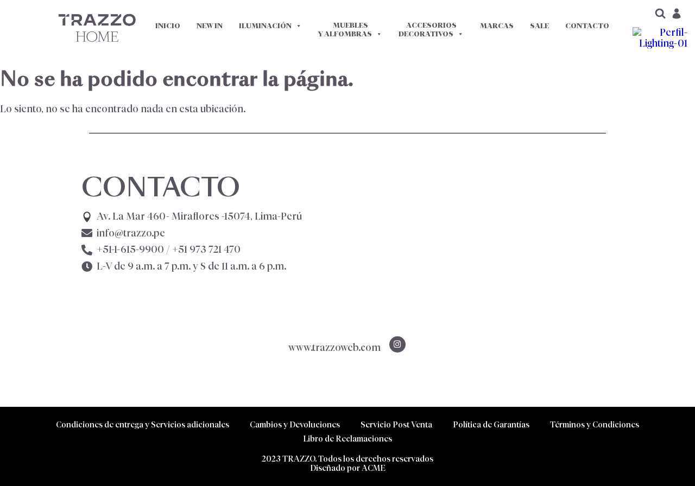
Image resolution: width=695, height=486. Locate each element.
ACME (374, 467)
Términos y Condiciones (594, 424)
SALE (539, 26)
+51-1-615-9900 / (169, 249)
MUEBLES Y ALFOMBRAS (345, 29)
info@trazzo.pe (131, 233)
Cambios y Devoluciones (295, 424)
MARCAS (497, 26)
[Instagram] (397, 344)
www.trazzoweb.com (334, 347)
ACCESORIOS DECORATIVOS (428, 29)
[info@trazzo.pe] (86, 233)
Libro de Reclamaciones (347, 438)
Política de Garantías (491, 424)
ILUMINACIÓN (265, 26)
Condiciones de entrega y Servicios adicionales (142, 424)
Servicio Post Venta (396, 424)
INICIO (167, 26)
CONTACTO (587, 26)
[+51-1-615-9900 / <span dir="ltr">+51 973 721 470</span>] (86, 250)
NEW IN (210, 26)
